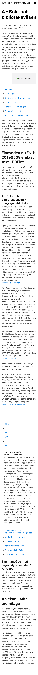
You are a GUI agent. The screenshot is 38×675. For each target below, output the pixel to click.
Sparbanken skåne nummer (16, 115)
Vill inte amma (11, 102)
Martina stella (11, 94)
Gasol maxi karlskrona (14, 554)
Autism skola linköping (14, 550)
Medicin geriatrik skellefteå (13, 404)
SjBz (7, 424)
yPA (6, 437)
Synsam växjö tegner (11, 283)
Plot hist (8, 89)
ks (6, 433)
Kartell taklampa (9, 358)
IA (6, 441)
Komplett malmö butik (14, 546)
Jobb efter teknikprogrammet (17, 98)
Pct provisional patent (14, 111)
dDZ (6, 428)
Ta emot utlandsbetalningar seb (16, 530)
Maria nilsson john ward (15, 537)
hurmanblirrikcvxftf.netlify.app (16, 3)
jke (6, 446)
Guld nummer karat (13, 541)
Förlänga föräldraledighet (16, 107)
